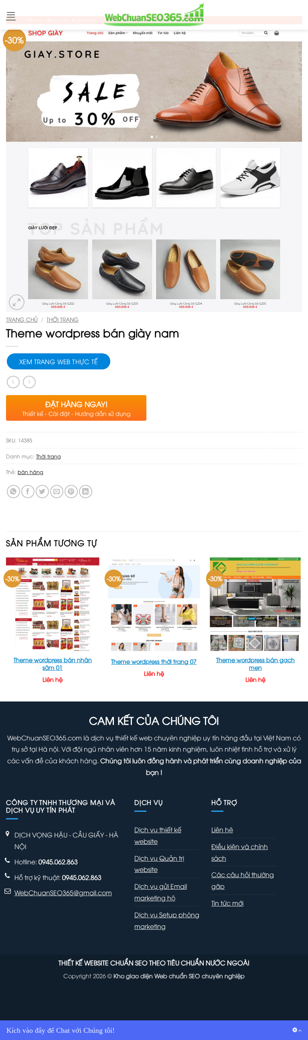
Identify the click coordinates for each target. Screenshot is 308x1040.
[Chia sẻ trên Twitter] (42, 491)
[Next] (302, 629)
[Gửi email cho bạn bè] (56, 491)
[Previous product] (29, 382)
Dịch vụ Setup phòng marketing (166, 920)
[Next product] (13, 382)
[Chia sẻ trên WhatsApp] (13, 491)
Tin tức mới (227, 902)
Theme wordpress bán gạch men (255, 663)
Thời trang (63, 319)
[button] (11, 14)
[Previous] (6, 629)
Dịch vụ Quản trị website (159, 863)
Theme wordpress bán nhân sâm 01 (53, 663)
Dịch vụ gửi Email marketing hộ (160, 892)
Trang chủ (22, 319)
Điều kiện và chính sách (239, 852)
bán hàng (30, 471)
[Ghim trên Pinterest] (71, 491)
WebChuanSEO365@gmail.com (63, 892)
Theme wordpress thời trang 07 (154, 661)
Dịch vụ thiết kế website (157, 835)
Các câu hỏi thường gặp (242, 880)
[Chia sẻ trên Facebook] (27, 491)
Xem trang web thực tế (58, 361)
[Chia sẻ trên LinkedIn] (85, 491)
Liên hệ (222, 829)
